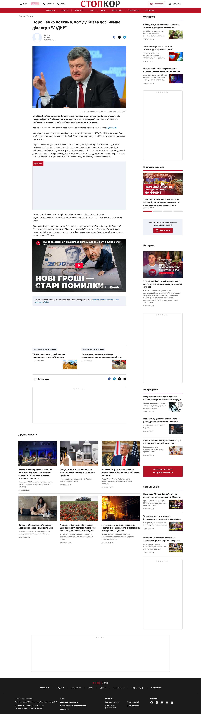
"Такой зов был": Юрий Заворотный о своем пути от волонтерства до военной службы (162, 284)
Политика (30, 16)
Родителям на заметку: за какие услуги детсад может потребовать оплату (162, 442)
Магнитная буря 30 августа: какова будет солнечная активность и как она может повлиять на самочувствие (161, 71)
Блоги (92, 10)
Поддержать (159, 4)
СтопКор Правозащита (69, 702)
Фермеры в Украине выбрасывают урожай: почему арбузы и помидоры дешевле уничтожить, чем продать (77, 528)
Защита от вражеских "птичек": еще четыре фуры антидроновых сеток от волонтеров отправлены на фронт (161, 202)
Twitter (116, 299)
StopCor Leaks (116, 10)
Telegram (95, 299)
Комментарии (43, 379)
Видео (63, 10)
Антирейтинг (150, 10)
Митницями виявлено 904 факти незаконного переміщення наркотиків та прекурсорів (101, 357)
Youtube (110, 299)
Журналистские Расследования (73, 706)
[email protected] (36, 708)
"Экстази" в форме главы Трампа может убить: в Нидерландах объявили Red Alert (121, 472)
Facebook (102, 299)
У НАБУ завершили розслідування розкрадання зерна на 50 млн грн (48, 356)
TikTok (46, 302)
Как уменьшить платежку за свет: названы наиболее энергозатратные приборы (77, 472)
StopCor (47, 35)
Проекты (49, 10)
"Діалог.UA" (111, 127)
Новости (78, 10)
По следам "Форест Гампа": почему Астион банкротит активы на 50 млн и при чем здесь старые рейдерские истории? (161, 498)
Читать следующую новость (93, 349)
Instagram (38, 302)
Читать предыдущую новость (45, 349)
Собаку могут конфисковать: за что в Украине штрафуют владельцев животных (161, 27)
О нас (62, 699)
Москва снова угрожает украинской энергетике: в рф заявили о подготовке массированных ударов (121, 528)
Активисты (64, 709)
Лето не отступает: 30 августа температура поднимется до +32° (159, 48)
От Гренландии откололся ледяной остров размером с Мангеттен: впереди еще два (162, 399)
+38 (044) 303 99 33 (163, 472)
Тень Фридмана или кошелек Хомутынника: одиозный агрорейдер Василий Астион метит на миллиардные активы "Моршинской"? (162, 520)
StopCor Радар (133, 10)
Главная (22, 16)
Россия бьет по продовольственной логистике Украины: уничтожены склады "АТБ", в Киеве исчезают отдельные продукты (35, 474)
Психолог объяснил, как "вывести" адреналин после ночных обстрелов (35, 526)
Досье (103, 10)
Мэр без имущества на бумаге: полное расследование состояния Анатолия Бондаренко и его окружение (161, 421)
